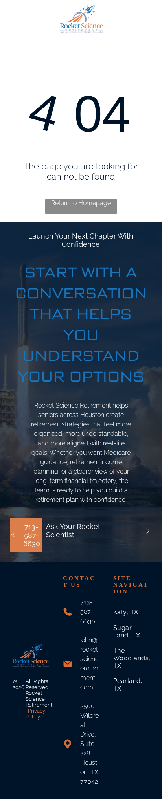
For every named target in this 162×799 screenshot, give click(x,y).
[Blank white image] (15, 22)
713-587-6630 (87, 612)
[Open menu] (146, 18)
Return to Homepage (81, 203)
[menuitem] (132, 612)
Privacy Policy (35, 714)
